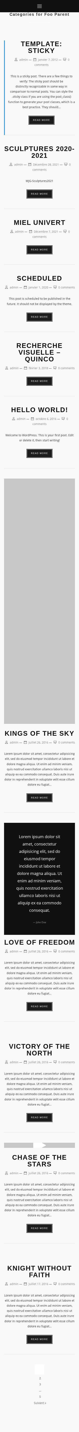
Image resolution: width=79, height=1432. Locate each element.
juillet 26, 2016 (38, 742)
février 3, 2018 (38, 368)
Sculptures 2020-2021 (39, 152)
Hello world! (39, 410)
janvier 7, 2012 (48, 60)
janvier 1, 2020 (38, 287)
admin (23, 60)
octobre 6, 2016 (46, 419)
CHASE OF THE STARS (39, 1161)
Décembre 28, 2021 (46, 164)
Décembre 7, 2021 (46, 231)
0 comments (66, 287)
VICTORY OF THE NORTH (39, 1050)
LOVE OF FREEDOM (39, 942)
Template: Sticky (41, 47)
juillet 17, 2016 (38, 1284)
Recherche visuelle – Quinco (39, 352)
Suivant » (40, 1403)
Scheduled (39, 278)
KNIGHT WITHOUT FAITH (39, 1271)
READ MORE (41, 120)
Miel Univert (39, 222)
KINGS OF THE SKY (39, 733)
